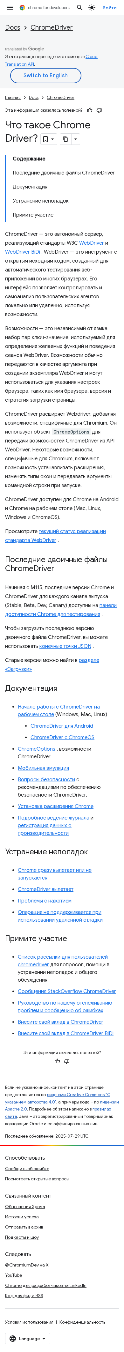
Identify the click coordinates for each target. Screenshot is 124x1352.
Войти (110, 8)
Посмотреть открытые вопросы (37, 1179)
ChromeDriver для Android (62, 726)
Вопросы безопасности (46, 779)
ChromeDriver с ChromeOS (62, 737)
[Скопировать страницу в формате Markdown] (66, 139)
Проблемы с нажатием (45, 901)
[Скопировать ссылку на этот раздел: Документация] (63, 689)
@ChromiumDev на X (27, 1265)
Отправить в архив (24, 1227)
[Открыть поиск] (80, 7)
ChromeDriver (52, 28)
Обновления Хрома (25, 1206)
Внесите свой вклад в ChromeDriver (60, 1022)
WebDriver (91, 243)
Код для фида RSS (24, 1295)
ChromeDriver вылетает (45, 889)
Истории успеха (22, 1217)
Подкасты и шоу (22, 1237)
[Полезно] (89, 110)
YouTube (13, 1275)
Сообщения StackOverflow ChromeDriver (67, 991)
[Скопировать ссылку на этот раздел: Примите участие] (73, 939)
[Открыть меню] (10, 7)
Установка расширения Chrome (55, 806)
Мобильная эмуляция (43, 768)
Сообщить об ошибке (27, 1168)
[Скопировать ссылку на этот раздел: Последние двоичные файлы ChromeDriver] (60, 569)
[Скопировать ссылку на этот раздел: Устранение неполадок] (94, 852)
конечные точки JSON (65, 646)
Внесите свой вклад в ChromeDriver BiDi (66, 1033)
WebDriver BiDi (22, 252)
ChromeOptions (36, 749)
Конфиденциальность (82, 1322)
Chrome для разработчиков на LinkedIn (45, 1285)
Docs (12, 28)
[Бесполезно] (99, 110)
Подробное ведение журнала (53, 818)
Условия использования (29, 1322)
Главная (13, 97)
